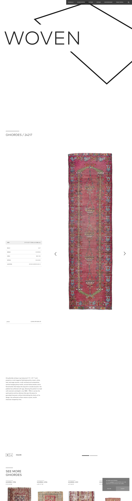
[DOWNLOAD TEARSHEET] (11, 455)
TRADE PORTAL (119, 2)
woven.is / (71, 2)
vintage (99, 2)
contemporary (108, 2)
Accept (122, 488)
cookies (112, 482)
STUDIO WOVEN (81, 2)
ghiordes (38, 252)
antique (91, 2)
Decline (109, 488)
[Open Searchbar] (128, 2)
